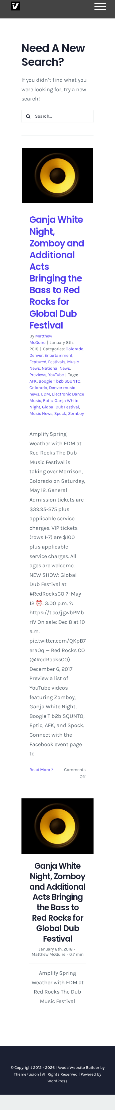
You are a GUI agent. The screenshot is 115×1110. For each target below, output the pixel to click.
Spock (60, 413)
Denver (36, 355)
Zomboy (76, 413)
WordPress (57, 1081)
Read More (39, 769)
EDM (45, 394)
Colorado (74, 349)
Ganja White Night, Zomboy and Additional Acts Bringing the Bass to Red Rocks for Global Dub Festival (56, 272)
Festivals (56, 361)
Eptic (48, 400)
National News (56, 368)
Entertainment (58, 355)
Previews (37, 374)
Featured (37, 361)
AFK (33, 381)
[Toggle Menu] (100, 6)
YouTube (56, 374)
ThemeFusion (26, 1074)
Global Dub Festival (60, 407)
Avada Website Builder (78, 1067)
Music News (40, 413)
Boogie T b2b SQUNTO (59, 381)
